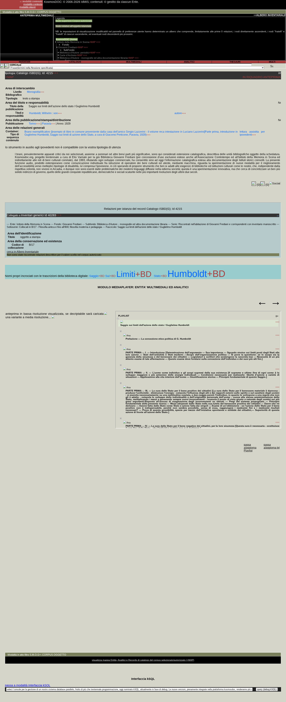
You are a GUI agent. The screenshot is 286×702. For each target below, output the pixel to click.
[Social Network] (275, 183)
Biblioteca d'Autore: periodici (74, 52)
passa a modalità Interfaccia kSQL (27, 685)
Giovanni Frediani (67, 47)
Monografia (33, 91)
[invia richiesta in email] (279, 72)
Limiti (125, 274)
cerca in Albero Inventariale (23, 251)
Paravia (46, 123)
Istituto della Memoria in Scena (73, 42)
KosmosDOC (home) (67, 39)
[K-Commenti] (262, 184)
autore (178, 113)
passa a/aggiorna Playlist (250, 447)
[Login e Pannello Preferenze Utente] (2, 65)
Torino (32, 123)
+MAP (92, 42)
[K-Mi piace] (254, 184)
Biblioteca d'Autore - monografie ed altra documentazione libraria (94, 58)
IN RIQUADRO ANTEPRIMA (262, 77)
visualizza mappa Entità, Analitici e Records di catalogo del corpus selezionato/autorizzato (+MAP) (143, 660)
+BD (101, 276)
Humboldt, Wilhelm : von (43, 113)
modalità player (27, 7)
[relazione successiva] (255, 15)
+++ (98, 42)
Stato (157, 276)
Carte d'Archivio (68, 55)
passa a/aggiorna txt (272, 446)
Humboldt (187, 273)
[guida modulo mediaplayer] (277, 316)
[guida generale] (6, 65)
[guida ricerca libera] (19, 64)
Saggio (93, 276)
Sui (107, 276)
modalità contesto (32, 4)
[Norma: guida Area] (279, 102)
